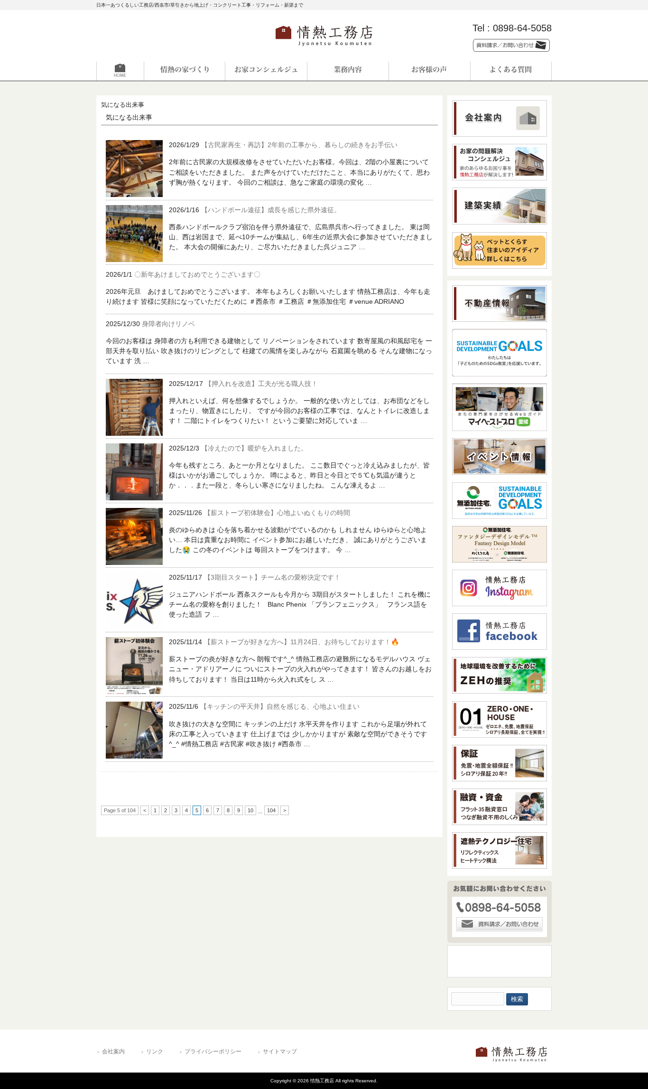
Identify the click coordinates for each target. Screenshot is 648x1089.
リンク (154, 1051)
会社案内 (113, 1051)
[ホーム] (137, 71)
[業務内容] (348, 71)
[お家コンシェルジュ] (266, 71)
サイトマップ (280, 1051)
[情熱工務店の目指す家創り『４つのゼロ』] (184, 71)
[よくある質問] (511, 71)
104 (271, 810)
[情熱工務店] (324, 49)
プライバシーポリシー (213, 1051)
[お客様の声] (429, 71)
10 (250, 810)
